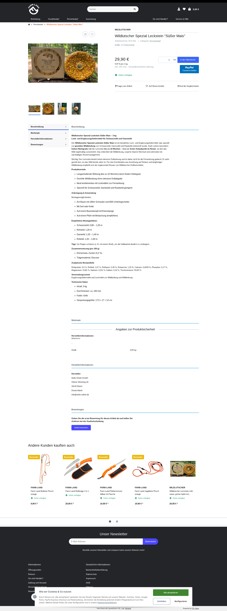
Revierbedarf (155, 41)
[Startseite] (29, 24)
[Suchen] (134, 9)
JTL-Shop (195, 608)
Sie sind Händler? (35, 578)
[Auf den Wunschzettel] (92, 34)
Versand (128, 608)
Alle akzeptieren (171, 592)
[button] (179, 9)
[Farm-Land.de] (33, 9)
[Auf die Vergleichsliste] (85, 34)
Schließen (161, 601)
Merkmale (35, 133)
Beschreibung (37, 127)
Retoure (31, 574)
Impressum (91, 578)
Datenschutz (91, 574)
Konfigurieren (181, 601)
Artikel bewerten (81, 427)
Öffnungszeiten (34, 570)
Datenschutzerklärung (107, 602)
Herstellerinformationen (42, 139)
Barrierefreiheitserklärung (96, 570)
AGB (88, 583)
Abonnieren (150, 541)
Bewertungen (37, 144)
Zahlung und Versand (37, 583)
